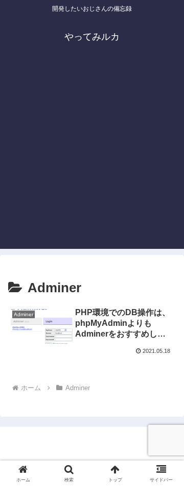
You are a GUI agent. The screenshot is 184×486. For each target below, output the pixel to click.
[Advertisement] (92, 157)
